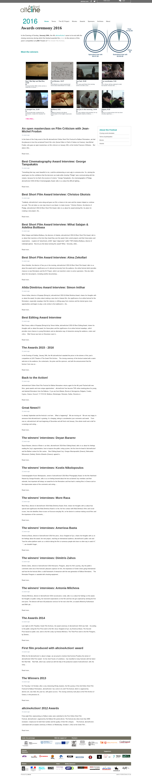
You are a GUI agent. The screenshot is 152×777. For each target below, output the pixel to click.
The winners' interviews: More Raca (46, 497)
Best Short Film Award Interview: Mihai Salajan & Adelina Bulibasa (55, 226)
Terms (54, 21)
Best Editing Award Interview (41, 317)
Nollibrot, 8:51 (55, 109)
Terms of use (128, 774)
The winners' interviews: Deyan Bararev (49, 437)
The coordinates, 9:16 (108, 81)
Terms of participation (105, 136)
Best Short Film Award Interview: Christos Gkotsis (56, 194)
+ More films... (29, 119)
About (108, 21)
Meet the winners (29, 52)
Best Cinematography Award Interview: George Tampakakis (54, 163)
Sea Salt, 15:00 (81, 81)
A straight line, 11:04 (32, 109)
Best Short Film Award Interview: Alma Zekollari (54, 257)
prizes (62, 38)
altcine (118, 774)
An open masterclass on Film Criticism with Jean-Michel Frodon (55, 130)
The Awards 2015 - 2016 (38, 347)
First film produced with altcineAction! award (52, 648)
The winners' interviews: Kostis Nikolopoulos (52, 467)
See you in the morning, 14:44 (86, 109)
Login (123, 0)
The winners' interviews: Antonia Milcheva (50, 588)
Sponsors (91, 21)
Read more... (26, 154)
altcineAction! (60, 35)
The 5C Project (64, 21)
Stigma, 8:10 (105, 109)
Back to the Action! (35, 377)
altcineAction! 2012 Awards (40, 708)
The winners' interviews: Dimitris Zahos (49, 558)
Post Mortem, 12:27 (57, 81)
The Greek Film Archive (56, 41)
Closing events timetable (106, 133)
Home (46, 21)
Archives (100, 21)
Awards (82, 21)
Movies (74, 21)
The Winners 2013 (34, 678)
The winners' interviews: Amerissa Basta (49, 528)
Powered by (26, 774)
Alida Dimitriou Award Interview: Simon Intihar (53, 287)
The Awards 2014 (33, 618)
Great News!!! (31, 407)
